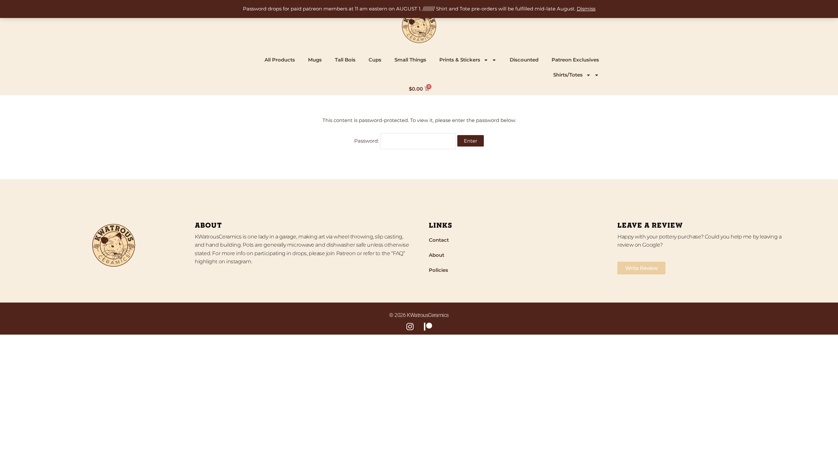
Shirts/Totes (568, 75)
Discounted (524, 60)
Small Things (410, 60)
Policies (438, 270)
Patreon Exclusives (575, 60)
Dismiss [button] (586, 9)
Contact (439, 240)
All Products (279, 60)
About (436, 255)
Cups (375, 60)
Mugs (315, 60)
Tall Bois (345, 60)
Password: (367, 141)
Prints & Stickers (459, 60)
